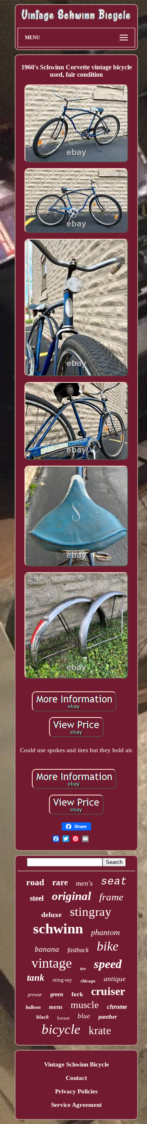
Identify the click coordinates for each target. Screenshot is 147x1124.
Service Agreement (76, 1105)
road (35, 882)
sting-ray (62, 980)
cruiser (108, 991)
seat (114, 881)
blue (84, 1016)
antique (115, 979)
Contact (76, 1078)
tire (83, 968)
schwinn (58, 929)
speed (108, 964)
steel (37, 898)
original (71, 895)
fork (77, 994)
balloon (33, 1007)
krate (100, 1030)
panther (107, 1017)
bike (107, 946)
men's (84, 883)
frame (111, 896)
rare (60, 882)
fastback (78, 949)
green (56, 994)
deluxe (51, 915)
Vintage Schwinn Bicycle (76, 1064)
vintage (51, 963)
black (42, 1017)
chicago (88, 980)
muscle (85, 1005)
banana (47, 949)
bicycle (61, 1029)
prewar (35, 994)
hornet (63, 1017)
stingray (90, 911)
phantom (105, 932)
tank (36, 978)
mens (55, 1007)
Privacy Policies (76, 1091)
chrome (117, 1006)
